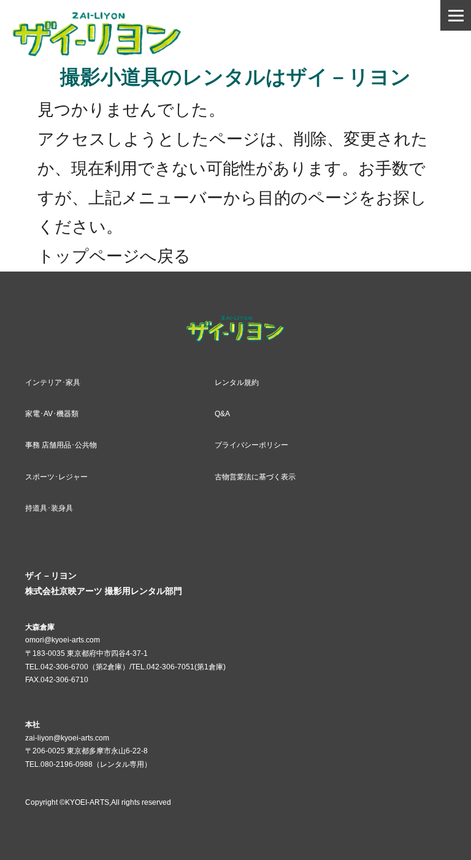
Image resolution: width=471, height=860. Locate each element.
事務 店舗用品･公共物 (61, 445)
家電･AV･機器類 (51, 413)
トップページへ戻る (114, 256)
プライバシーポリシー (251, 445)
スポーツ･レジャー (56, 477)
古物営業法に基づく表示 (255, 477)
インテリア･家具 (52, 382)
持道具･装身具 (49, 508)
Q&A (222, 413)
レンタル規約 (237, 382)
